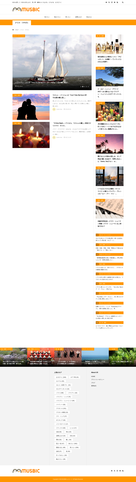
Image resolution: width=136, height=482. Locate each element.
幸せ (68, 432)
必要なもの (78, 17)
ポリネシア (60, 420)
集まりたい (57, 17)
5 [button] (88, 86)
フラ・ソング (61, 416)
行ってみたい (61, 455)
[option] (52, 62)
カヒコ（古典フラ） (63, 385)
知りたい (47, 17)
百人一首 (60, 443)
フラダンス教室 (62, 412)
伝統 (59, 432)
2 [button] (82, 86)
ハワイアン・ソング (63, 396)
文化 (72, 435)
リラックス (60, 428)
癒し (68, 439)
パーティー (60, 404)
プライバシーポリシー (97, 379)
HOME (93, 376)
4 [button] (86, 86)
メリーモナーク (62, 424)
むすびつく (61, 377)
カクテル (60, 381)
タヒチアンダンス (62, 389)
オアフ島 (75, 377)
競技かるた (60, 447)
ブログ (93, 382)
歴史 (59, 439)
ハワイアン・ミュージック (65, 400)
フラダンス (61, 408)
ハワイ (60, 393)
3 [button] (84, 86)
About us (88, 17)
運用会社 (93, 385)
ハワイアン (72, 393)
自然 (59, 451)
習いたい (68, 17)
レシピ (73, 428)
